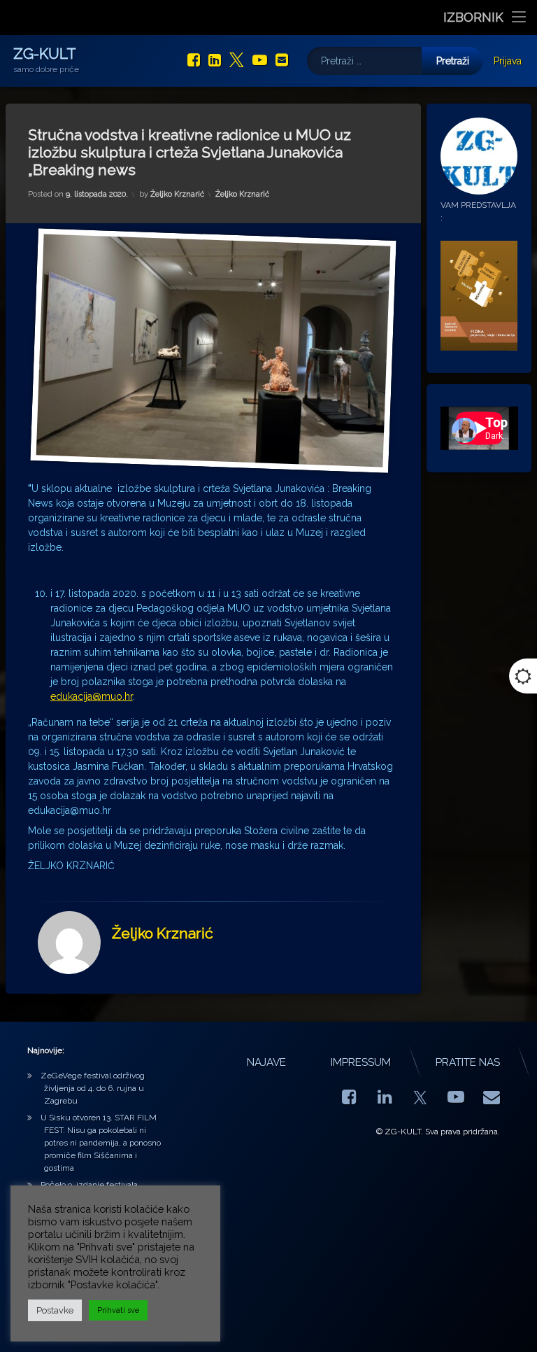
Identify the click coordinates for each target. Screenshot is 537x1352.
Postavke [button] (54, 1310)
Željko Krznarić (177, 194)
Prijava (508, 60)
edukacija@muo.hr (91, 696)
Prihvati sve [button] (118, 1310)
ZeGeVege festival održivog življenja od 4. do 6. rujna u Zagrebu (93, 1088)
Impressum (361, 1062)
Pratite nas (468, 1062)
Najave (266, 1062)
